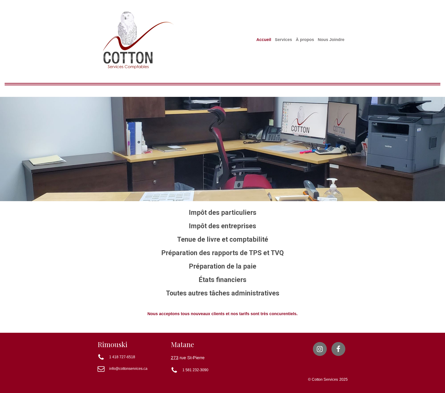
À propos (305, 39)
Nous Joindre (331, 39)
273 (174, 357)
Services (283, 39)
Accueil (263, 39)
